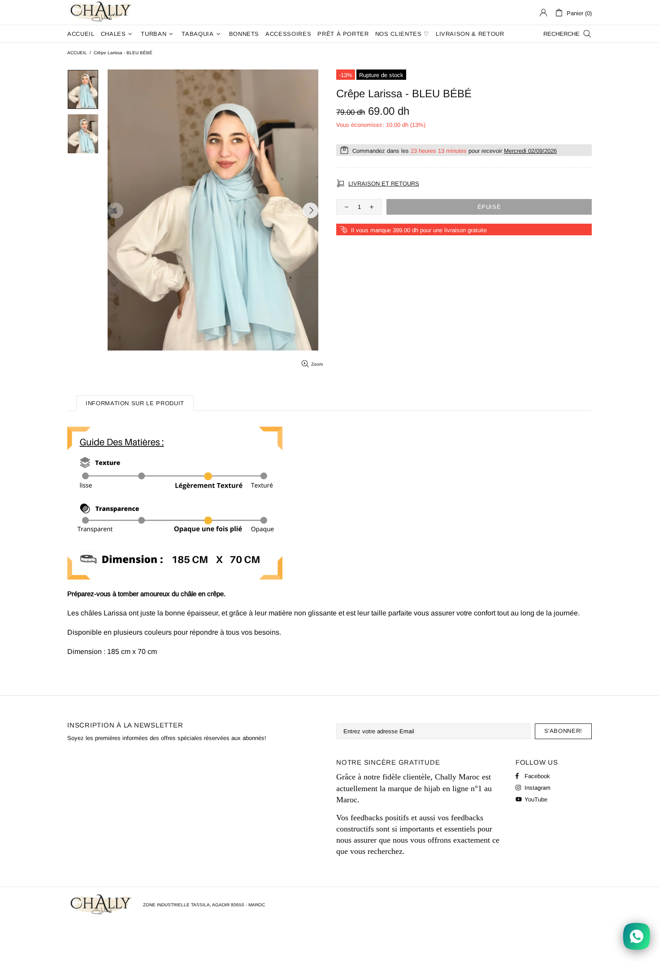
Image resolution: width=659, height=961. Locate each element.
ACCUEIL (77, 52)
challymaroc (101, 12)
